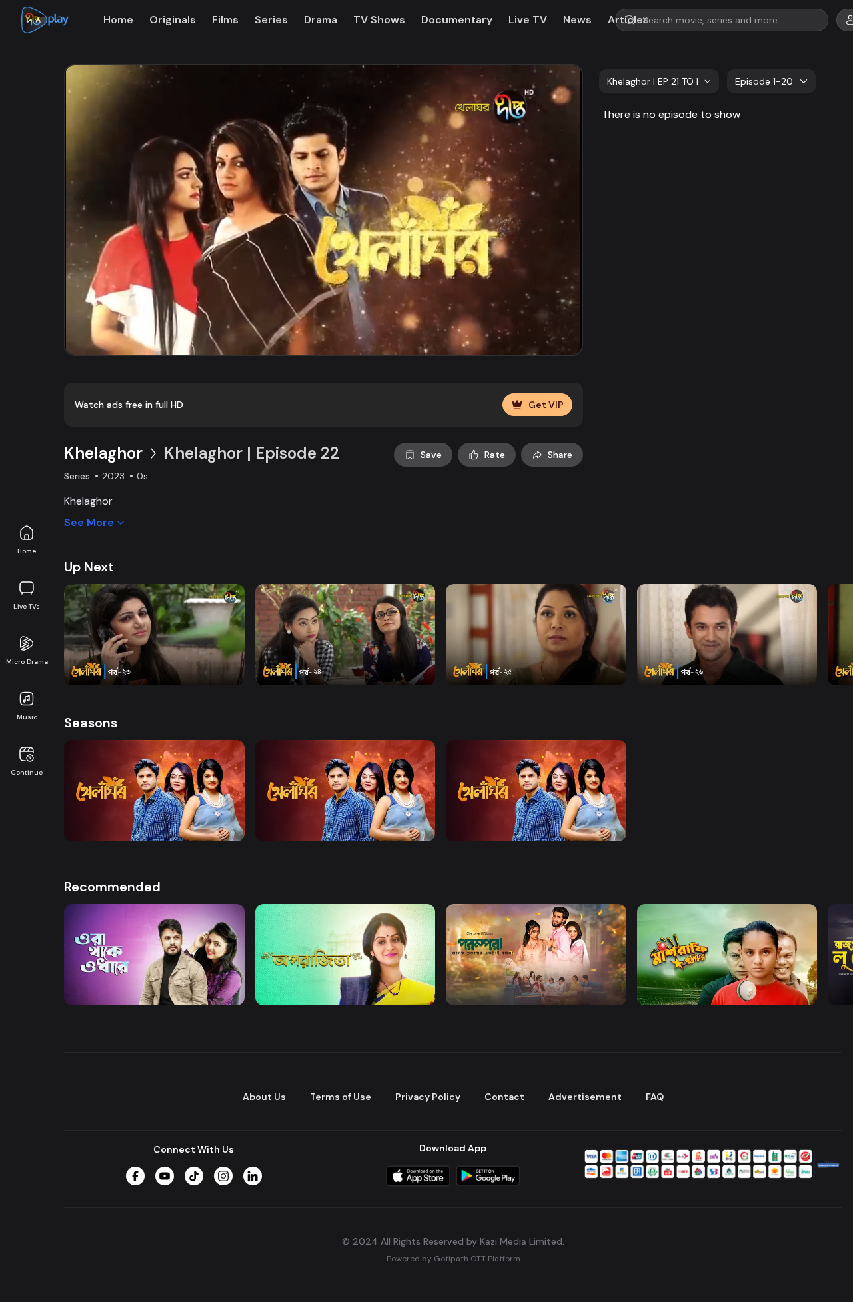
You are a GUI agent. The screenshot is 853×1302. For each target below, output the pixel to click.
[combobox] (659, 81)
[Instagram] (223, 1176)
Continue (27, 772)
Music (27, 717)
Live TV (527, 20)
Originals (172, 20)
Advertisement (585, 1097)
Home (26, 551)
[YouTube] (164, 1176)
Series (271, 20)
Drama (320, 20)
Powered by (453, 1259)
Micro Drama (27, 661)
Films (225, 20)
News (577, 20)
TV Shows (379, 20)
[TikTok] (194, 1176)
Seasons (90, 722)
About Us (264, 1097)
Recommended (112, 886)
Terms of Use (340, 1097)
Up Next (89, 566)
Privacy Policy (427, 1097)
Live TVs (26, 606)
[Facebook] (135, 1176)
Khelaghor (103, 453)
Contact (504, 1097)
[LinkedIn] (252, 1176)
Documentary (456, 20)
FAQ (655, 1097)
